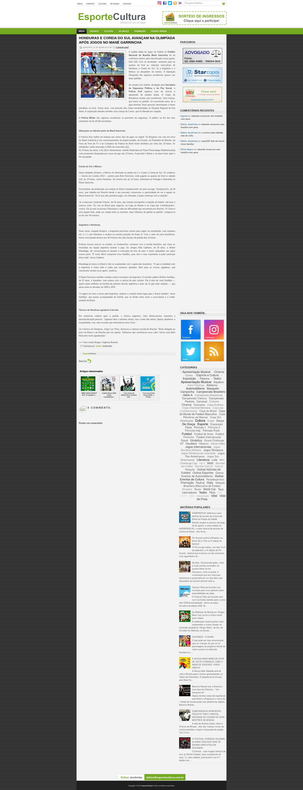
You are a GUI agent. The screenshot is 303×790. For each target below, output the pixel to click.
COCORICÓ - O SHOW (203, 636)
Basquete (213, 388)
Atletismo (211, 385)
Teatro (203, 492)
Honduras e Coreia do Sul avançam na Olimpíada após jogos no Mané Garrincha (127, 40)
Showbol (187, 489)
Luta (214, 460)
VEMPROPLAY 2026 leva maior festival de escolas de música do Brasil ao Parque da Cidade (207, 516)
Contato (127, 4)
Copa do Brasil (208, 411)
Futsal (184, 440)
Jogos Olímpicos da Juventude (198, 453)
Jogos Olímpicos (213, 450)
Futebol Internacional (208, 437)
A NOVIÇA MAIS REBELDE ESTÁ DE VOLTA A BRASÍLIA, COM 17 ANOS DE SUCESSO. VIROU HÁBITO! (208, 663)
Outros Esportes (203, 472)
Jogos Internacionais (198, 447)
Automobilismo (195, 388)
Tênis (212, 492)
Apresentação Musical (196, 382)
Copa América (215, 405)
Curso (210, 420)
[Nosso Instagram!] (214, 339)
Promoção (140, 31)
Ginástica (196, 440)
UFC (191, 495)
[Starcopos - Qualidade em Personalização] (202, 82)
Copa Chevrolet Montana (196, 408)
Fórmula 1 (200, 427)
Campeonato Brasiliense (209, 395)
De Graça (114, 4)
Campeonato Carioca (194, 398)
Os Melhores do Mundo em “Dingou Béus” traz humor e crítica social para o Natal (208, 614)
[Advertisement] (202, 205)
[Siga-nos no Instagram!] (159, 4)
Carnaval (201, 401)
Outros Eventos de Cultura (201, 477)
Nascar (219, 466)
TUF (220, 492)
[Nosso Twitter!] (191, 360)
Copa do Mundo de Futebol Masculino (202, 412)
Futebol (187, 433)
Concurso (199, 405)
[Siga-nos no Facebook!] (165, 4)
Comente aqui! (122, 47)
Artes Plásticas (195, 385)
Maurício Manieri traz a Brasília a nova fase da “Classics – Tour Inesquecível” (207, 689)
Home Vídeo (218, 443)
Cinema (186, 404)
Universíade (202, 495)
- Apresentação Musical (195, 372)
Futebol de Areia (203, 434)
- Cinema (218, 372)
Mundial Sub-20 (204, 466)
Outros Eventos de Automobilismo (202, 474)
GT (182, 443)
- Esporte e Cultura (207, 375)
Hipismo (204, 443)
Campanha (187, 391)
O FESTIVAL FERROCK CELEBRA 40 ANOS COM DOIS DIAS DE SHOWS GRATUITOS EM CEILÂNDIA (208, 743)
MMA (202, 463)
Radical (200, 483)
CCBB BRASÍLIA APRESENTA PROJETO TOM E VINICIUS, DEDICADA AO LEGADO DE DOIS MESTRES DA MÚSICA (208, 715)
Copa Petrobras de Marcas (204, 415)
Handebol (191, 443)
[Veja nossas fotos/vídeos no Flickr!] (180, 4)
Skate (197, 489)
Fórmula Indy (193, 430)
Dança (220, 420)
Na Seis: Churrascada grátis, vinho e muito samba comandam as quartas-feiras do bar (208, 565)
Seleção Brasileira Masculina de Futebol (204, 484)
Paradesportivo (215, 479)
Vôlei (214, 496)
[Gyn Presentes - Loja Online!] (202, 101)
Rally (210, 482)
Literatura (203, 459)
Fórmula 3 (214, 427)
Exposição (216, 424)
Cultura (102, 4)
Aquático (219, 382)
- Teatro (216, 378)
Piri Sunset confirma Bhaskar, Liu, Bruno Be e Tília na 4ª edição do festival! (207, 540)
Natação (190, 469)
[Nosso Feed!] (214, 360)
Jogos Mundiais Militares (200, 448)
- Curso (188, 375)
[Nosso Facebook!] (191, 339)
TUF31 (183, 495)
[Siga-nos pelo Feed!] (175, 4)
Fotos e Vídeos (159, 31)
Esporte (90, 4)
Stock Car (209, 489)
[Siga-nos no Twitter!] (170, 4)
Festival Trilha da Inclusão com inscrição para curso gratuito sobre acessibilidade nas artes (208, 590)
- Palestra (203, 378)
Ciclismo (214, 401)
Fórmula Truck (211, 430)
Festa (188, 427)
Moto (210, 463)
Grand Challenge (214, 440)
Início (80, 4)
